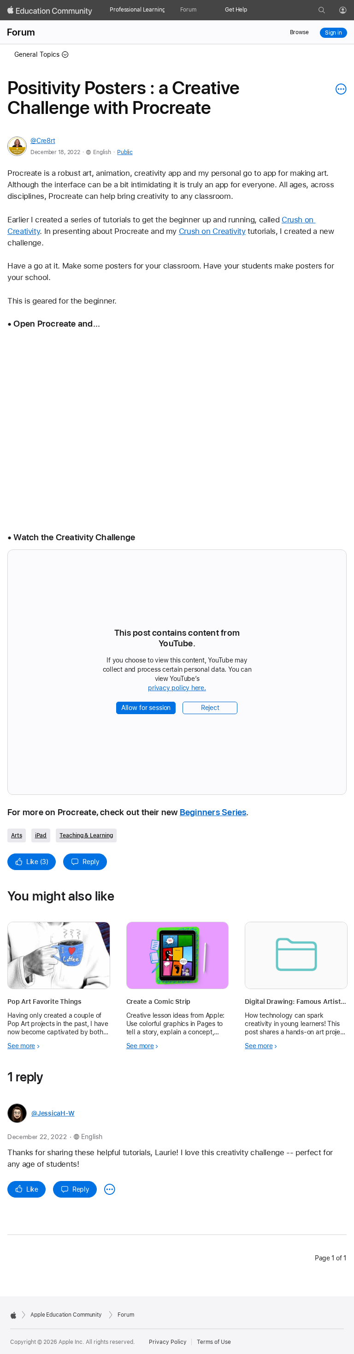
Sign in (333, 33)
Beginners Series (213, 812)
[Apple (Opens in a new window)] (13, 1315)
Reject (210, 707)
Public (124, 152)
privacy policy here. (178, 688)
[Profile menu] (349, 10)
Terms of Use (214, 1342)
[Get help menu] (251, 10)
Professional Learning (137, 9)
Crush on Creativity (212, 231)
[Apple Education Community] (49, 10)
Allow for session (146, 707)
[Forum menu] (201, 10)
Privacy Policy (168, 1342)
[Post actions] (339, 89)
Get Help (236, 9)
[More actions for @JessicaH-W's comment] (109, 1189)
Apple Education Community (66, 1315)
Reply (91, 861)
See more (21, 1046)
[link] (177, 428)
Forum (188, 9)
